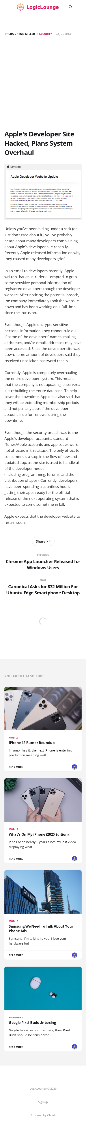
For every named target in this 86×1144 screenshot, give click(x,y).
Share (40, 541)
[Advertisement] (43, 84)
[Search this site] (70, 7)
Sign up (43, 1102)
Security (45, 34)
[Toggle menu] (79, 7)
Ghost (51, 1115)
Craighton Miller (21, 34)
